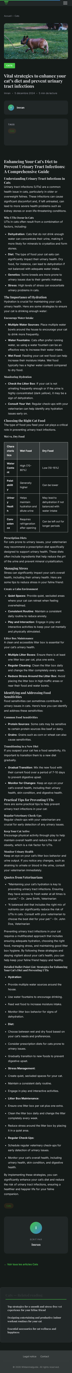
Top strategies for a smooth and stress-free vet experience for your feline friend (35, 1308)
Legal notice (29, 1356)
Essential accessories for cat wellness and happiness (32, 1330)
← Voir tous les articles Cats (21, 1264)
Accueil (8, 16)
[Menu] (65, 3)
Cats (17, 16)
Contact (44, 1356)
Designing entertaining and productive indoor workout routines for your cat (34, 1319)
